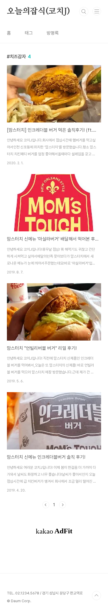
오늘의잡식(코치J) (38, 11)
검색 (83, 11)
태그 (29, 33)
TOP (96, 595)
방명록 (53, 33)
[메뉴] (96, 11)
